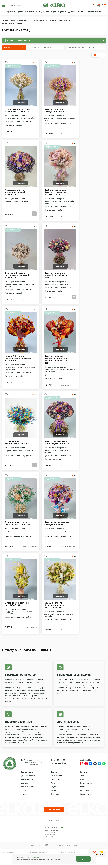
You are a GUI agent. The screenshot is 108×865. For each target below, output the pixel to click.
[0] (103, 5)
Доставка (71, 12)
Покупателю (62, 12)
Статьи (82, 787)
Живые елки (29, 12)
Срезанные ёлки (56, 776)
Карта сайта (84, 790)
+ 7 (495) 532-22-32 (14, 5)
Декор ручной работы (28, 776)
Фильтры (7, 47)
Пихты (53, 783)
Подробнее (35, 857)
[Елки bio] (9, 764)
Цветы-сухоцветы (27, 772)
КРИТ (74, 852)
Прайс (82, 779)
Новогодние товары (28, 779)
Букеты (20, 12)
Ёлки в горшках (56, 779)
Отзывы (24, 794)
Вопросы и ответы (86, 783)
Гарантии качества (27, 787)
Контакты (80, 12)
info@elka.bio (85, 760)
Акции (82, 776)
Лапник (53, 790)
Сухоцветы (11, 12)
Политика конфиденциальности (37, 852)
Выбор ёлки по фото (93, 12)
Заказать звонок (85, 794)
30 (87, 47)
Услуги (53, 12)
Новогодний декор (42, 12)
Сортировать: (41, 47)
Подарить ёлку (54, 809)
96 (93, 47)
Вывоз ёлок (55, 794)
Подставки (54, 787)
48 (90, 47)
